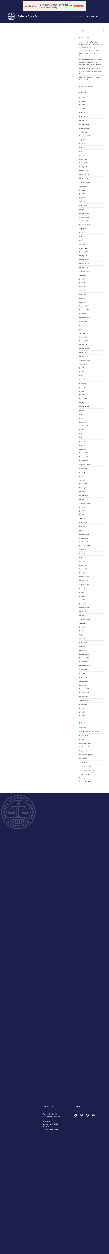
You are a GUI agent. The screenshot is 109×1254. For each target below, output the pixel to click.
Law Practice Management (87, 747)
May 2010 (82, 635)
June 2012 (82, 557)
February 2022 (83, 252)
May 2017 (82, 395)
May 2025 (82, 105)
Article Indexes (84, 735)
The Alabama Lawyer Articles (88, 770)
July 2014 (82, 472)
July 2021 (82, 279)
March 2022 (83, 248)
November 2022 (84, 217)
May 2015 (82, 437)
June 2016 (82, 414)
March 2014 (83, 484)
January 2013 (83, 530)
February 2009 (83, 681)
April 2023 (82, 202)
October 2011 (83, 580)
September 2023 (84, 182)
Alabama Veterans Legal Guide (88, 731)
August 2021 (83, 275)
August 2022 (83, 229)
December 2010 (84, 608)
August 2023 (83, 186)
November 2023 (84, 174)
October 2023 (83, 178)
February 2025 (83, 116)
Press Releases (83, 758)
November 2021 (84, 263)
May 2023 (82, 198)
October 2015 (83, 426)
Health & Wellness (85, 743)
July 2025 (82, 97)
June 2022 (82, 236)
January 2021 (83, 302)
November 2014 (84, 457)
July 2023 (82, 190)
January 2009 (83, 685)
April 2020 (82, 333)
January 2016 (83, 422)
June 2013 (82, 511)
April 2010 (82, 638)
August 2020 (83, 321)
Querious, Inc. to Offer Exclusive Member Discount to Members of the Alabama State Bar (91, 44)
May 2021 (82, 287)
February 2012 (83, 569)
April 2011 (82, 600)
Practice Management (86, 755)
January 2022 (83, 256)
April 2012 (82, 561)
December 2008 (84, 689)
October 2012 (83, 542)
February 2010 (83, 646)
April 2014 (82, 480)
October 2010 (83, 615)
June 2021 (82, 283)
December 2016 (84, 407)
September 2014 (84, 464)
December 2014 (84, 453)
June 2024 (82, 147)
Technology (83, 762)
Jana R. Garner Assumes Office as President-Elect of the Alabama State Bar (90, 70)
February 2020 (83, 341)
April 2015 (82, 441)
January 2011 (83, 604)
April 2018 (82, 379)
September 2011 (84, 584)
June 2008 (82, 712)
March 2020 (83, 337)
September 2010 (84, 619)
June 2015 (82, 434)
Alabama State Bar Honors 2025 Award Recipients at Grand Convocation (89, 53)
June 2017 (82, 391)
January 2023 (83, 209)
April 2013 (82, 519)
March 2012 (83, 565)
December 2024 (84, 124)
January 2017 (83, 403)
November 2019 (84, 352)
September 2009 (84, 666)
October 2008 (83, 697)
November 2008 (84, 693)
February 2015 (83, 445)
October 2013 (83, 499)
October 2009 (83, 662)
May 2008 (82, 716)
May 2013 (82, 515)
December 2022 (84, 213)
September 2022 (84, 225)
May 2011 (82, 596)
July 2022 (82, 232)
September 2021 (84, 271)
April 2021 (82, 290)
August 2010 (83, 623)
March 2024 (83, 159)
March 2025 (83, 113)
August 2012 (83, 550)
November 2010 (84, 611)
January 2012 (83, 573)
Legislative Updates (85, 751)
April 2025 (82, 109)
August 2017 (83, 383)
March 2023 (83, 205)
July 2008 (82, 708)
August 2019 (83, 364)
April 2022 (82, 244)
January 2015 (83, 449)
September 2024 (84, 136)
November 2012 (84, 538)
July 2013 (82, 507)
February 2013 (83, 526)
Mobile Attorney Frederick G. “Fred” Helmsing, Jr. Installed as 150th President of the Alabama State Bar (90, 62)
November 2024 (84, 128)
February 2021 (83, 298)
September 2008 (84, 700)
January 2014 (83, 492)
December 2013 (84, 495)
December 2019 (84, 348)
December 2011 (84, 577)
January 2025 (83, 120)
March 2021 (83, 294)
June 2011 (82, 592)
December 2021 (84, 260)
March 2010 (83, 642)
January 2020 (83, 345)
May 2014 (82, 476)
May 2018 (82, 375)
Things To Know (84, 774)
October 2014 (83, 461)
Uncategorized (83, 778)
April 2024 (82, 155)
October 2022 (83, 221)
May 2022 (82, 240)
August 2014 (83, 468)
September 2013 (84, 503)
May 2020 (82, 329)
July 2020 (82, 325)
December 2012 (84, 534)
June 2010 (82, 631)
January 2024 (83, 167)
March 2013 (83, 522)
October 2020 (83, 314)
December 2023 (84, 171)
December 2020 (84, 306)
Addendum (82, 728)
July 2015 (82, 430)
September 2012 (84, 546)
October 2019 (83, 356)
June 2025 (82, 101)
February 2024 (83, 163)
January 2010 (83, 650)
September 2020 (84, 318)
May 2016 (82, 418)
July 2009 (82, 673)
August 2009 (83, 669)
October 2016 (83, 410)
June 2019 (82, 368)
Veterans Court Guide (86, 782)
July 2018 (82, 372)
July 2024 (82, 144)
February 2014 (83, 488)
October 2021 (83, 267)
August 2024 (83, 140)
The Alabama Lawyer (85, 766)
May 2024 (82, 151)
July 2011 (82, 588)
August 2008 (83, 704)
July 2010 (82, 627)
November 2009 (84, 658)
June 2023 (82, 194)
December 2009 (84, 654)
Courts (81, 739)
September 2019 (84, 360)
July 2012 (82, 553)
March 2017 (83, 399)
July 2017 (82, 387)
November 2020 (84, 310)
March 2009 (83, 677)
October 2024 (83, 132)
